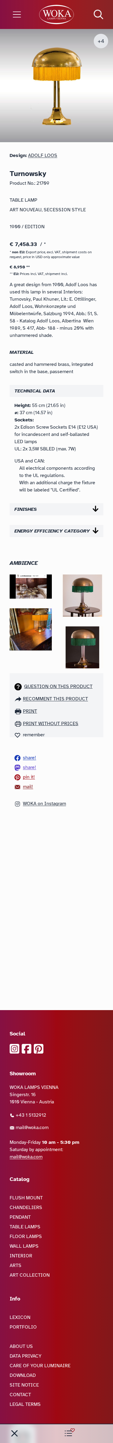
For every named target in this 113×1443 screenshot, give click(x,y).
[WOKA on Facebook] (26, 1049)
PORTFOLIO (23, 1327)
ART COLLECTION (30, 1275)
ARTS (15, 1265)
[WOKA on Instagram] (14, 1049)
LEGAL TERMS (25, 1404)
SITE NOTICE (24, 1385)
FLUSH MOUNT (26, 1198)
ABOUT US (21, 1346)
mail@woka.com (31, 1128)
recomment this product (55, 699)
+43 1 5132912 (30, 1115)
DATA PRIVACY (26, 1356)
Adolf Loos (42, 155)
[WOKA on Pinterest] (38, 1049)
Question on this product (58, 686)
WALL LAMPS (24, 1246)
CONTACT (20, 1395)
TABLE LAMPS (25, 1227)
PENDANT (20, 1217)
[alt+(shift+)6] (14, 1433)
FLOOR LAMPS (26, 1236)
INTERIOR (21, 1256)
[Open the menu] (19, 14)
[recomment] (18, 699)
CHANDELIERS (26, 1208)
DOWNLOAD (23, 1375)
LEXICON (20, 1317)
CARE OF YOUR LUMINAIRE (40, 1366)
